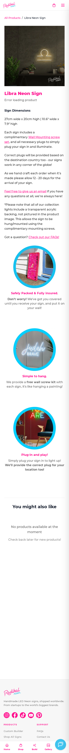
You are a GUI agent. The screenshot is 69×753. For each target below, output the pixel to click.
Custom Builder (13, 731)
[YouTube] (31, 715)
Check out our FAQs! (44, 237)
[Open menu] (62, 5)
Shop (21, 749)
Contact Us (43, 736)
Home (7, 749)
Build (34, 749)
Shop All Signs (13, 736)
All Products (12, 18)
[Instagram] (7, 715)
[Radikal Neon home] (9, 5)
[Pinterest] (39, 715)
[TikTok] (23, 715)
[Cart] (54, 5)
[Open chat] (60, 744)
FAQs (40, 731)
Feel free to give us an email (25, 191)
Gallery (48, 749)
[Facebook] (15, 715)
